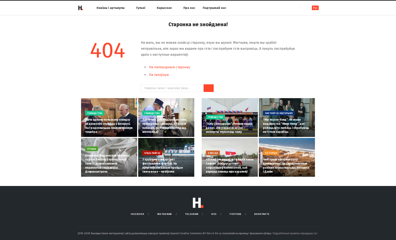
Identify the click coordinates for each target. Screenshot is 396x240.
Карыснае (164, 8)
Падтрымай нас (214, 8)
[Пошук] (303, 7)
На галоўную (159, 75)
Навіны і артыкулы (111, 8)
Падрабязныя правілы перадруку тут (295, 233)
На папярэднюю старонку (169, 67)
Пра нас (189, 8)
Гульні (140, 8)
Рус (315, 8)
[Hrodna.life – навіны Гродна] (80, 8)
